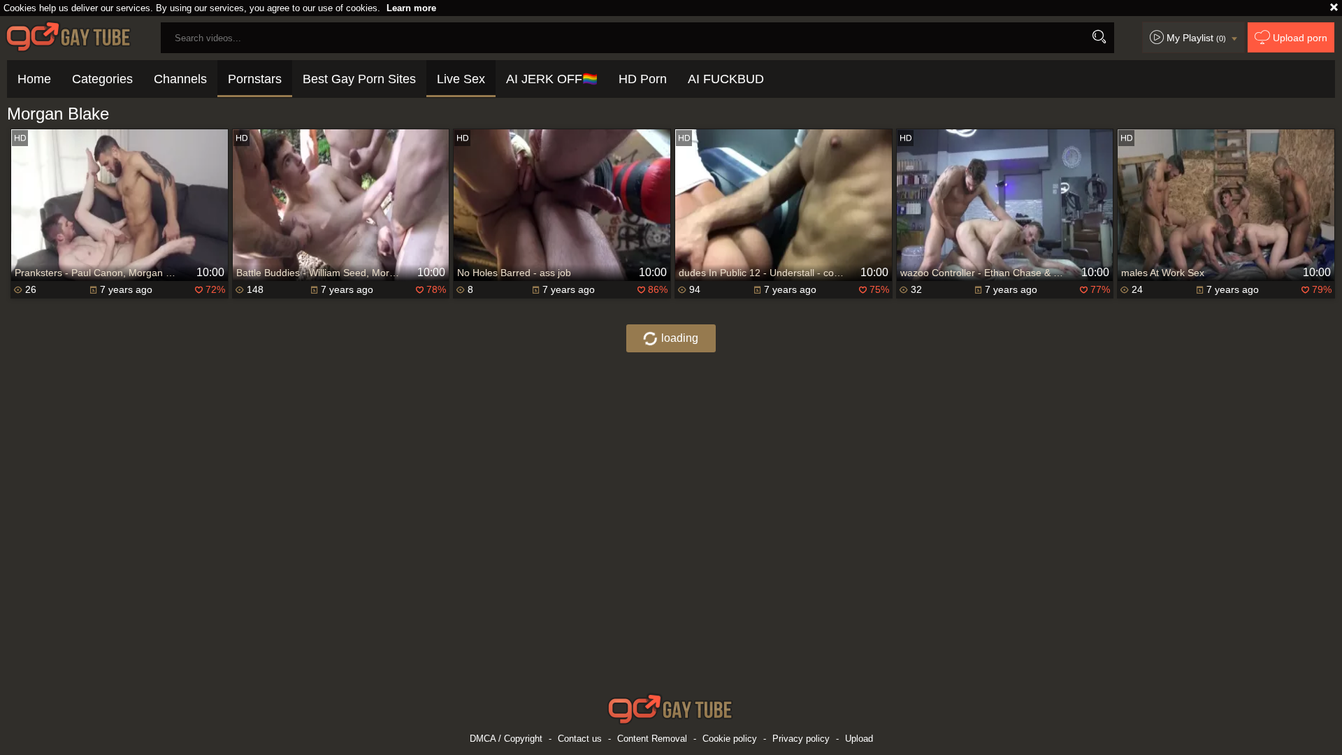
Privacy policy (801, 738)
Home (34, 79)
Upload (859, 738)
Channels (180, 79)
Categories (102, 79)
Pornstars (255, 79)
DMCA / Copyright (506, 738)
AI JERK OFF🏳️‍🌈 (552, 79)
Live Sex (461, 79)
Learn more (411, 8)
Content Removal (652, 738)
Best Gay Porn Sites (359, 79)
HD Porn (643, 79)
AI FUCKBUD (726, 79)
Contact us (580, 738)
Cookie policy (729, 738)
